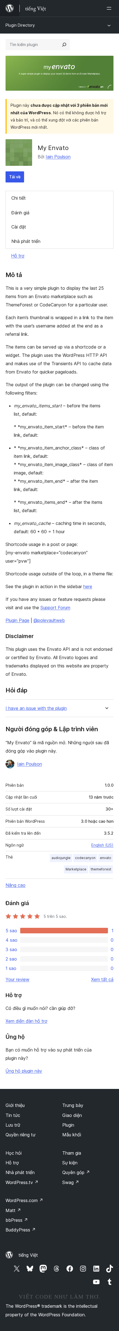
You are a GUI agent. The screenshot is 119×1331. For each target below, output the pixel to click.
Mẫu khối (71, 1134)
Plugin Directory (20, 25)
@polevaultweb (49, 620)
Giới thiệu (15, 1105)
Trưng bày (72, 1105)
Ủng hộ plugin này (24, 1071)
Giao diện (72, 1115)
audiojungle (61, 858)
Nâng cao (15, 885)
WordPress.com (24, 1200)
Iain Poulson (58, 156)
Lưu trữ (13, 1125)
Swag (70, 1182)
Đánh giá (20, 212)
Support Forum (55, 607)
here (87, 586)
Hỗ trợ (17, 255)
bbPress (17, 1220)
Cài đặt (18, 227)
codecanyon (85, 858)
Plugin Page (17, 620)
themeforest (101, 869)
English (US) (102, 845)
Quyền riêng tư (20, 1134)
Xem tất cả (102, 979)
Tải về (14, 176)
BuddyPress (21, 1230)
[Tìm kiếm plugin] (64, 44)
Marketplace (76, 869)
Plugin (68, 1125)
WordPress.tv (22, 1182)
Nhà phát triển (25, 241)
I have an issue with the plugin (36, 708)
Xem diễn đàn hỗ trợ (26, 1021)
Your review (17, 979)
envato (105, 858)
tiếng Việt (28, 1255)
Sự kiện (69, 1162)
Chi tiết (18, 198)
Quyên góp (76, 1172)
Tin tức (13, 1115)
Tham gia (71, 1153)
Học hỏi (14, 1153)
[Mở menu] (110, 8)
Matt (13, 1210)
